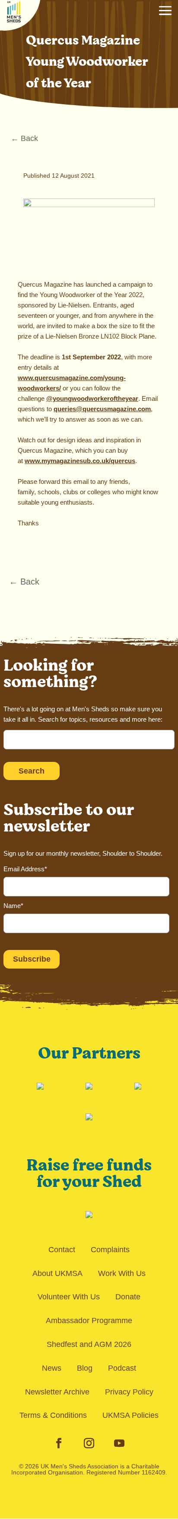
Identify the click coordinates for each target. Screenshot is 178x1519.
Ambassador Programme (89, 1320)
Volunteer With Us (69, 1296)
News (51, 1368)
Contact (61, 1249)
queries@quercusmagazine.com (102, 409)
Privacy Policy (129, 1392)
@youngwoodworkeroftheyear (92, 398)
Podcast (122, 1368)
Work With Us (122, 1273)
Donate (127, 1296)
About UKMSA (57, 1273)
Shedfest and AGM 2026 (89, 1344)
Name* (13, 905)
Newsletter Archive (57, 1392)
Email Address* (25, 869)
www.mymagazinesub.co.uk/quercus (80, 460)
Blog (84, 1368)
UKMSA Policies (130, 1415)
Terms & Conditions (53, 1415)
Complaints (110, 1249)
